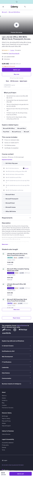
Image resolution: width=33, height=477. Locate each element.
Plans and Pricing (6, 421)
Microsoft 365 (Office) (14, 12)
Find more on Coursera (7, 407)
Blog (3, 403)
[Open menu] (3, 7)
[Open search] (25, 7)
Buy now (16, 74)
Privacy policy (5, 445)
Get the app (5, 416)
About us (4, 395)
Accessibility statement (7, 442)
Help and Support (6, 425)
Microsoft (4, 12)
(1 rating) (12, 50)
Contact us (4, 400)
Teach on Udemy (6, 418)
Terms (3, 450)
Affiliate (4, 423)
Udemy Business (22, 325)
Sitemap (4, 447)
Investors (4, 405)
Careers (4, 398)
